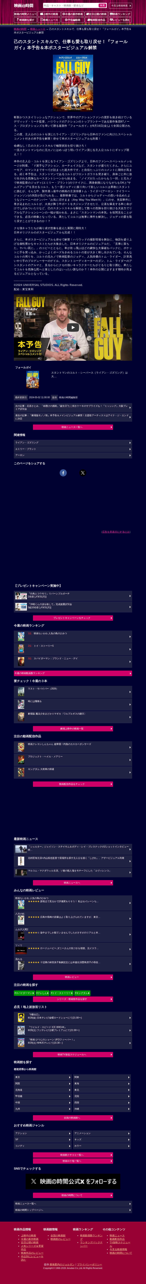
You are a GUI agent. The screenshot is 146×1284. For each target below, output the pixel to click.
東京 (17, 1077)
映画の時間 (20, 29)
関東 (76, 1077)
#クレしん (41, 993)
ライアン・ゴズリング (26, 442)
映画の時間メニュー (25, 14)
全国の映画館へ (72, 1117)
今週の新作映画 (74, 14)
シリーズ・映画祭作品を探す (72, 999)
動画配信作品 (97, 19)
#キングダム (81, 993)
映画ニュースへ (72, 882)
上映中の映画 (50, 14)
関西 (17, 1083)
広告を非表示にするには (116, 531)
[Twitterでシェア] (82, 472)
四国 (76, 1102)
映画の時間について (72, 1195)
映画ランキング (121, 14)
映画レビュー (72, 977)
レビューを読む (121, 19)
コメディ (20, 1146)
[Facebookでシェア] (63, 472)
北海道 (18, 1090)
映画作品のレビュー (32, 1252)
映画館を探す (26, 19)
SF (16, 1139)
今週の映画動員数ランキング (30, 673)
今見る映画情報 (118, 1249)
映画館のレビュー (61, 1239)
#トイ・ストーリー (61, 993)
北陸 (76, 1096)
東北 (76, 1090)
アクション (21, 1133)
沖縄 (76, 1109)
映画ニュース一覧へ (72, 427)
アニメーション (82, 1133)
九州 (17, 1109)
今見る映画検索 (119, 5)
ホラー (77, 1146)
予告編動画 (74, 19)
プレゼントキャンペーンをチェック (71, 618)
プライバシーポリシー (89, 1264)
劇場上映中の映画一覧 (72, 728)
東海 (76, 1083)
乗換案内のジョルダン (62, 1264)
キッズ (77, 1139)
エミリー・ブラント (25, 449)
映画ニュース (50, 19)
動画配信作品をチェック (72, 784)
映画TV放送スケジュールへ (72, 1054)
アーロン (20, 455)
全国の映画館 (58, 1235)
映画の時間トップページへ (29, 1210)
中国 (17, 1102)
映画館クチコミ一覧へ (72, 1155)
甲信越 (18, 1096)
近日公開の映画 (97, 14)
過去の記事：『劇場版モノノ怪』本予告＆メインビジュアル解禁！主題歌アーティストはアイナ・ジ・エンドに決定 (72, 417)
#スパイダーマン (23, 993)
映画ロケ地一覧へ (72, 1161)
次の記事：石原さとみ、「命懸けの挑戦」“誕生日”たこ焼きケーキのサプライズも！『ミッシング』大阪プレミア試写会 (71, 407)
